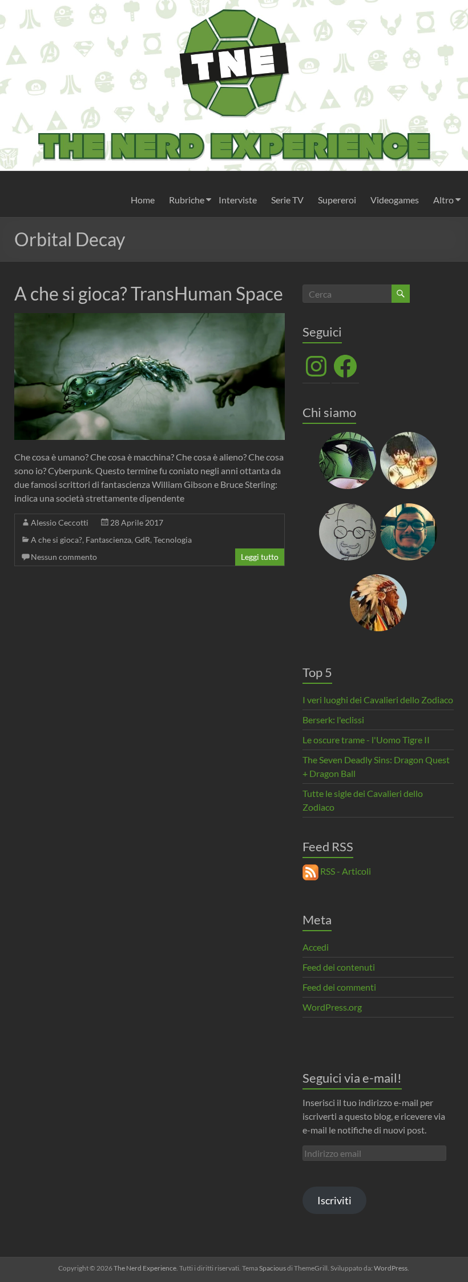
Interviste (238, 199)
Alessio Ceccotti (59, 522)
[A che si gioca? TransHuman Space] (149, 318)
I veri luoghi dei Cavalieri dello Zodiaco (377, 699)
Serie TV (287, 199)
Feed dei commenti (339, 986)
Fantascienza (108, 539)
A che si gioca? (56, 539)
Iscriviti (334, 1200)
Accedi (315, 947)
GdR (142, 539)
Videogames (394, 199)
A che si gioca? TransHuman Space (148, 293)
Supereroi (337, 199)
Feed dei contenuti (338, 967)
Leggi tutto (260, 557)
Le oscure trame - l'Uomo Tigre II (366, 739)
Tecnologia (173, 539)
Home (143, 199)
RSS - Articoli (344, 871)
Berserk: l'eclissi (333, 719)
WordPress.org (332, 1006)
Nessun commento (64, 557)
